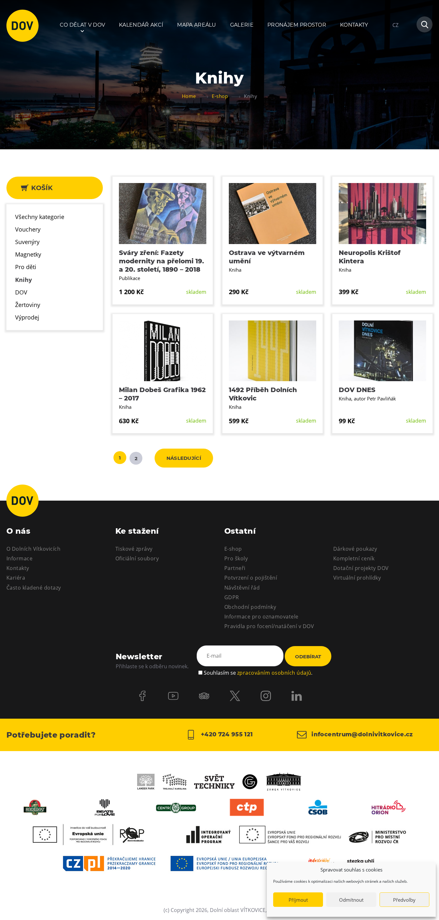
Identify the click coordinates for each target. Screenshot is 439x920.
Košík (41, 188)
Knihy (23, 280)
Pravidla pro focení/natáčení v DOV (269, 626)
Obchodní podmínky (250, 606)
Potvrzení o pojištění (250, 577)
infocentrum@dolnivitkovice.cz (361, 734)
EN (395, 55)
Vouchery (27, 229)
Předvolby (404, 900)
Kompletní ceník (353, 558)
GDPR (231, 597)
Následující (183, 458)
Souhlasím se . (258, 672)
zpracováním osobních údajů (274, 672)
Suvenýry (27, 242)
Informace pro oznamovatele (261, 616)
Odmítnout (351, 900)
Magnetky (28, 254)
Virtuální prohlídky (357, 577)
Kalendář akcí (141, 25)
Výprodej (27, 317)
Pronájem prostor (296, 25)
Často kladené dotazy (33, 587)
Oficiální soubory (137, 558)
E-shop (233, 548)
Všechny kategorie (39, 217)
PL (395, 44)
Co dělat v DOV (82, 25)
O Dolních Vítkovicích (33, 548)
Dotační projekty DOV (361, 568)
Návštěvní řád (242, 587)
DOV (21, 292)
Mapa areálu (196, 25)
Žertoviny (27, 305)
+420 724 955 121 (226, 734)
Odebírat (308, 656)
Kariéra (15, 577)
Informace (19, 558)
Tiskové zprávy (134, 548)
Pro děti (25, 267)
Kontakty (354, 25)
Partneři (235, 568)
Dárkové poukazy (355, 548)
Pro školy (236, 558)
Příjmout (298, 900)
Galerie (242, 25)
